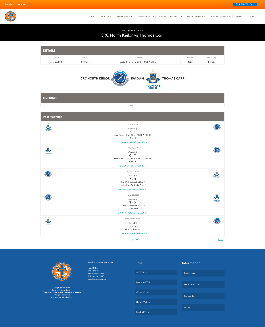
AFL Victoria (141, 272)
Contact (251, 16)
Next (221, 240)
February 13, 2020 (132, 218)
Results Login (246, 4)
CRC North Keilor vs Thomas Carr (132, 189)
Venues (239, 16)
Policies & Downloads (221, 16)
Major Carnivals (195, 16)
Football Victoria (143, 312)
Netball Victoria (143, 302)
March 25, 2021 (133, 171)
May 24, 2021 (132, 124)
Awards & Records (192, 284)
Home (92, 16)
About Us (105, 16)
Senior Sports (123, 16)
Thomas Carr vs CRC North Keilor (132, 142)
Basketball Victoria (144, 282)
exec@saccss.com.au (15, 4)
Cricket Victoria (143, 292)
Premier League (144, 16)
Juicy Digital (66, 297)
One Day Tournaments (169, 16)
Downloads (189, 296)
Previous (46, 240)
